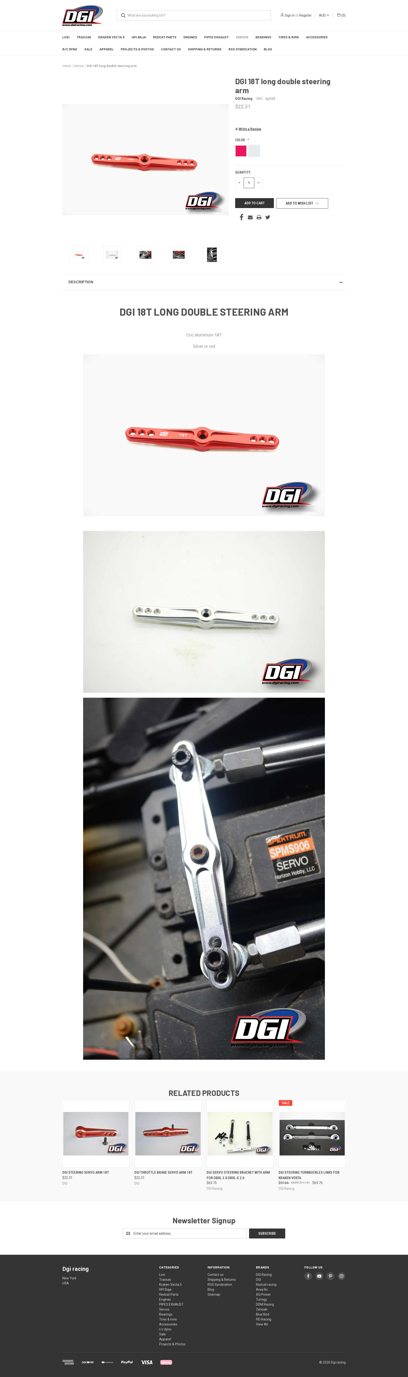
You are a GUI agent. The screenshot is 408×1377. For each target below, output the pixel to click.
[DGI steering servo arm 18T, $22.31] (95, 1133)
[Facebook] (241, 217)
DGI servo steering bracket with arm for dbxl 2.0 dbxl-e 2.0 (238, 1175)
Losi (65, 37)
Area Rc (262, 1289)
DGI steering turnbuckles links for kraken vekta (309, 1175)
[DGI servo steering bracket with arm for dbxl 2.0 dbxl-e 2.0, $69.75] (240, 1133)
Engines (190, 37)
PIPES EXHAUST (216, 37)
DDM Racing (265, 1304)
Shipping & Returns (204, 49)
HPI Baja (139, 37)
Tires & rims (288, 37)
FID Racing (263, 1319)
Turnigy (261, 1299)
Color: (240, 140)
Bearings (263, 37)
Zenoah (262, 1309)
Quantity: (243, 172)
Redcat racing (266, 1284)
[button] (248, 129)
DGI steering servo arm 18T (85, 1172)
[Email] (250, 217)
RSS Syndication (243, 49)
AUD (322, 15)
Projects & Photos (137, 49)
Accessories (317, 37)
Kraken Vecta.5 (111, 37)
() (343, 15)
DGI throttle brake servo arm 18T (163, 1172)
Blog (268, 49)
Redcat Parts (164, 37)
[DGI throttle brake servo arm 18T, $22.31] (167, 1133)
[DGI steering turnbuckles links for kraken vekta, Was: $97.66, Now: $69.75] (312, 1133)
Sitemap (214, 1294)
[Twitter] (267, 217)
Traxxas (83, 37)
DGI (258, 1279)
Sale (88, 49)
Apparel (106, 49)
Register (305, 15)
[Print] (259, 217)
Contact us (171, 49)
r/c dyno (69, 49)
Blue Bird (262, 1314)
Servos (242, 37)
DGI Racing (264, 1275)
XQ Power (263, 1294)
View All (262, 1324)
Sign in (290, 15)
